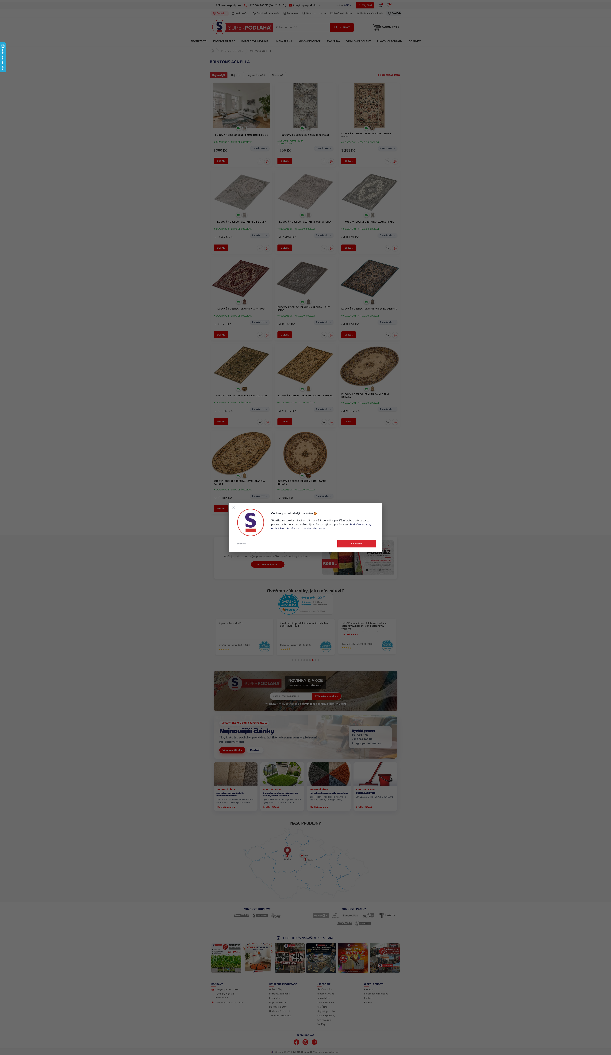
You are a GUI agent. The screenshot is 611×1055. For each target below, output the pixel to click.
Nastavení (240, 543)
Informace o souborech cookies (307, 528)
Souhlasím (356, 543)
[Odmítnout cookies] (233, 507)
